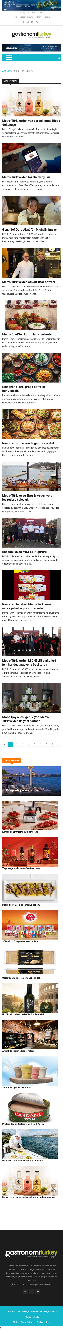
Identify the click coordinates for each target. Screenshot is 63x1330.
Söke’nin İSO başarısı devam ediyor (20, 941)
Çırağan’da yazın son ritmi (22, 790)
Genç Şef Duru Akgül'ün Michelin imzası (29, 229)
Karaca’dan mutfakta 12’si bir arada (20, 832)
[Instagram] (28, 22)
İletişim (47, 17)
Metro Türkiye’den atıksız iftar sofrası (28, 282)
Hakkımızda (20, 17)
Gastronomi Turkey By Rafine (44, 1312)
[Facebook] (23, 22)
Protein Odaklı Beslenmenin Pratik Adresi (23, 1124)
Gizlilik (16, 1322)
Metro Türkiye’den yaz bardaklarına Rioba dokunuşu (28, 1197)
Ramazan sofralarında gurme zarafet (28, 443)
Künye (30, 17)
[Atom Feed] (32, 22)
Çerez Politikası (28, 1322)
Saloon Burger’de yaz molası (16, 1087)
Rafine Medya (23, 1312)
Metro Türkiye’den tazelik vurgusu (26, 177)
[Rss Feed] (37, 22)
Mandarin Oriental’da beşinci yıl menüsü (22, 1160)
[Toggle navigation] (9, 57)
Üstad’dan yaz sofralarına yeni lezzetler (22, 978)
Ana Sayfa (7, 71)
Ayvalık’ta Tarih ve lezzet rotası (18, 1051)
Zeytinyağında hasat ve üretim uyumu (21, 868)
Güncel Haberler (32, 1317)
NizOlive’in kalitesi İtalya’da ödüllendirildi (23, 1014)
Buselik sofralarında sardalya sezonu (21, 905)
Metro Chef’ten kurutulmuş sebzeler (27, 334)
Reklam (38, 17)
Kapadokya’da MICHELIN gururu (24, 552)
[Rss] (25, 1292)
